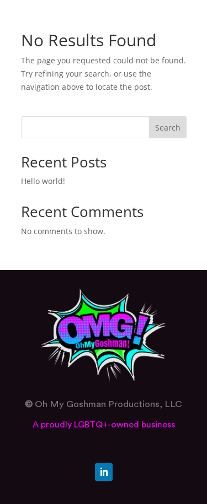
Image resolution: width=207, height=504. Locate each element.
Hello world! (43, 181)
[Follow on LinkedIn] (104, 472)
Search (168, 127)
